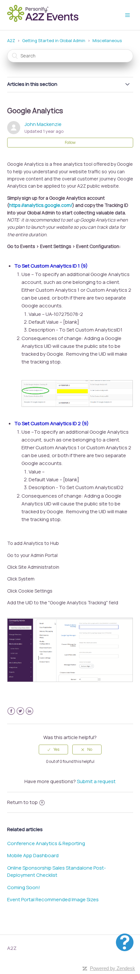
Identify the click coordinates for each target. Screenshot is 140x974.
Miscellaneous (107, 40)
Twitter (20, 711)
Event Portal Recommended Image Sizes (53, 899)
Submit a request (96, 781)
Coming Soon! (23, 887)
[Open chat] (124, 942)
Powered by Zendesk (112, 968)
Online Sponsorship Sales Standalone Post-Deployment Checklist (56, 871)
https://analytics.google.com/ (40, 205)
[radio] (53, 749)
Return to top (22, 802)
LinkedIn (29, 711)
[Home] (45, 21)
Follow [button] (70, 142)
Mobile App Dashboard (33, 855)
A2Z (11, 40)
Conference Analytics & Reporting (46, 843)
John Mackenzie (43, 124)
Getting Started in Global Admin (53, 40)
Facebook (11, 711)
